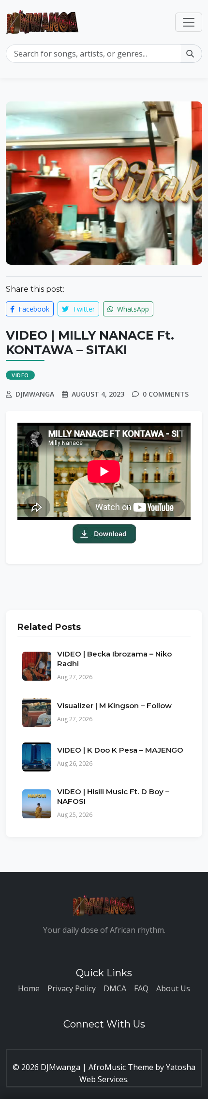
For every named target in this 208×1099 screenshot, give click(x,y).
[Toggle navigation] (188, 22)
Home (29, 988)
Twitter (83, 309)
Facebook (32, 309)
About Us (173, 988)
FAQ (141, 988)
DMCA (115, 988)
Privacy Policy (71, 988)
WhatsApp (132, 309)
